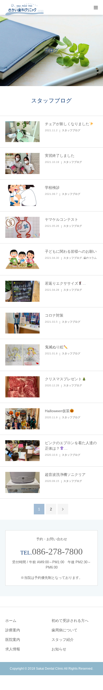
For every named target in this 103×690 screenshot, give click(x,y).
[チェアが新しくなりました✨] (22, 131)
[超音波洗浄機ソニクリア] (22, 482)
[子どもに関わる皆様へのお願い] (22, 259)
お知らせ (59, 649)
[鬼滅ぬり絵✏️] (22, 354)
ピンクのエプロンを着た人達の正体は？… (71, 445)
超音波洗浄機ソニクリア (65, 474)
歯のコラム (90, 257)
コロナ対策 (54, 315)
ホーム (10, 620)
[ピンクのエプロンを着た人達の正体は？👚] (22, 450)
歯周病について (64, 630)
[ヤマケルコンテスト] (22, 227)
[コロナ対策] (22, 323)
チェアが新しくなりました (67, 124)
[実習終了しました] (22, 163)
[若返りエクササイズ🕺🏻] (22, 291)
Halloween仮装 (57, 411)
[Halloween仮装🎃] (22, 418)
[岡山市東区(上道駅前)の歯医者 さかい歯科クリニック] (24, 10)
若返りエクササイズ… (65, 283)
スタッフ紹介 (63, 639)
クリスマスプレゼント (63, 379)
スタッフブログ (71, 130)
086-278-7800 (57, 551)
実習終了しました (59, 155)
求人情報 (12, 649)
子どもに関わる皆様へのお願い (71, 251)
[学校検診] (22, 195)
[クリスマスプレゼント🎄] (22, 386)
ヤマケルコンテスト (61, 219)
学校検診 (52, 187)
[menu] (95, 7)
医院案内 (12, 639)
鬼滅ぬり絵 (54, 347)
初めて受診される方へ (70, 620)
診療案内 (12, 630)
